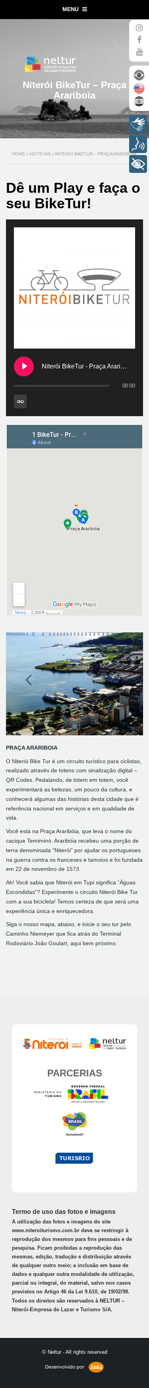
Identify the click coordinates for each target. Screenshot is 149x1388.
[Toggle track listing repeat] (20, 401)
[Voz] (138, 144)
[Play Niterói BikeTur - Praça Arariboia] (24, 366)
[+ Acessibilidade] (138, 164)
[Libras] (138, 124)
